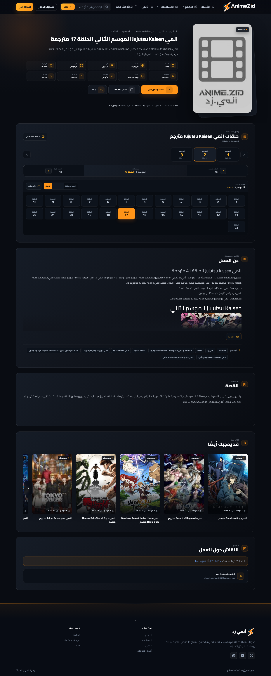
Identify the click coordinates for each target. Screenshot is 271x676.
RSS (78, 645)
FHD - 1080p (133, 77)
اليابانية (134, 66)
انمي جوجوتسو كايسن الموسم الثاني (178, 357)
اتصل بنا (76, 635)
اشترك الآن (25, 6)
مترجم (105, 77)
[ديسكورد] (233, 655)
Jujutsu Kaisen (139, 350)
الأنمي (161, 31)
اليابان (105, 66)
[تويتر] (251, 655)
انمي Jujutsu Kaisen (121, 350)
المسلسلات (146, 640)
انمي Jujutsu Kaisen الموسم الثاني (212, 357)
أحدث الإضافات (144, 651)
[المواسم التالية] (27, 154)
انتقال (48, 186)
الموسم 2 (126, 31)
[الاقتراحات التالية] (28, 488)
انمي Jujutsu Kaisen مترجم (144, 31)
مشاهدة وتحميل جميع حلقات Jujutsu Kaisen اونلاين (171, 350)
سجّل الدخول (215, 561)
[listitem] (236, 201)
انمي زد (210, 350)
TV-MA (44, 66)
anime (199, 350)
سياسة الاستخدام (72, 640)
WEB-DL (165, 77)
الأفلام (148, 635)
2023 (166, 66)
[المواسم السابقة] (244, 154)
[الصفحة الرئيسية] (239, 7)
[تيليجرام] (242, 655)
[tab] (228, 155)
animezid (222, 350)
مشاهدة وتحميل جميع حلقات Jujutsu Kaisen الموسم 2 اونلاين (54, 350)
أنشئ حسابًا (200, 561)
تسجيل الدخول (46, 6)
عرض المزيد (233, 337)
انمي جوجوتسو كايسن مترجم (96, 350)
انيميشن (73, 66)
